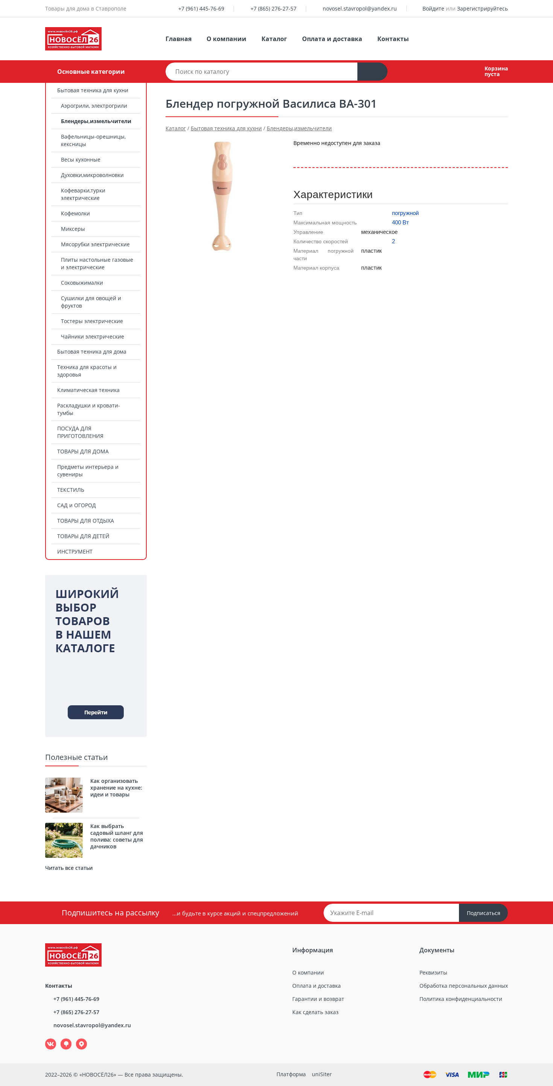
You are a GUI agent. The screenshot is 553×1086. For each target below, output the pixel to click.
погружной (405, 213)
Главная (178, 39)
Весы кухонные (80, 159)
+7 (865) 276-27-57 (273, 8)
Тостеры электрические (92, 321)
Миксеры (73, 228)
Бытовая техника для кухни (92, 90)
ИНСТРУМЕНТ (75, 551)
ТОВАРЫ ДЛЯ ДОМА (83, 451)
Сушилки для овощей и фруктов (91, 301)
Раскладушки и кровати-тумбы (88, 409)
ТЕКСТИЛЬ (70, 489)
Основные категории (91, 71)
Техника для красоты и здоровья (87, 370)
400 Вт (400, 222)
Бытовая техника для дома (91, 351)
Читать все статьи (69, 867)
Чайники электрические (92, 336)
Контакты (393, 39)
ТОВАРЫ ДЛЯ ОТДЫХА (85, 520)
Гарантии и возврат (318, 998)
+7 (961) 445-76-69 (201, 8)
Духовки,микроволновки (92, 174)
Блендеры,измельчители (96, 121)
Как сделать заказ (315, 1012)
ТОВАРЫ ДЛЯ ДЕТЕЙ (83, 536)
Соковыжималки (82, 282)
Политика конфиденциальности (460, 998)
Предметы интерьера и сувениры (87, 470)
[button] (304, 214)
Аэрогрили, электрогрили (94, 105)
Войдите (433, 8)
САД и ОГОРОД (76, 505)
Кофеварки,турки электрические (83, 194)
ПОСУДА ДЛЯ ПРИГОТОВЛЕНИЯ (80, 432)
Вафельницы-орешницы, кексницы (93, 140)
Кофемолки (75, 213)
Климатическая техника (88, 390)
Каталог (274, 39)
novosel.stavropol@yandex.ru (360, 8)
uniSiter (322, 1074)
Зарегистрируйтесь (482, 8)
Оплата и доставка (332, 39)
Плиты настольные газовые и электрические (97, 263)
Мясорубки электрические (95, 244)
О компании (226, 39)
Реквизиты (433, 972)
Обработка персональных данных (463, 985)
